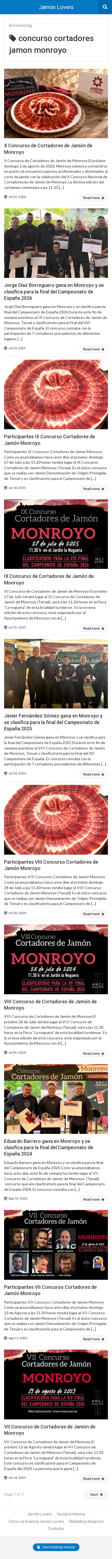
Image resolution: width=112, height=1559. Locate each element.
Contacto (56, 1528)
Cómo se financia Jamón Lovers (36, 1521)
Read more (92, 198)
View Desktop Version (58, 1547)
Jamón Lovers (56, 7)
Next (94, 1494)
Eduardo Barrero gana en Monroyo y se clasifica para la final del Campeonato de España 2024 (48, 1147)
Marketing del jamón (86, 1521)
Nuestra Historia (71, 1514)
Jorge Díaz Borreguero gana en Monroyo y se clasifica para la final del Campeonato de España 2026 (54, 291)
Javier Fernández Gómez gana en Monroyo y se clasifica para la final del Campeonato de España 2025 (53, 722)
